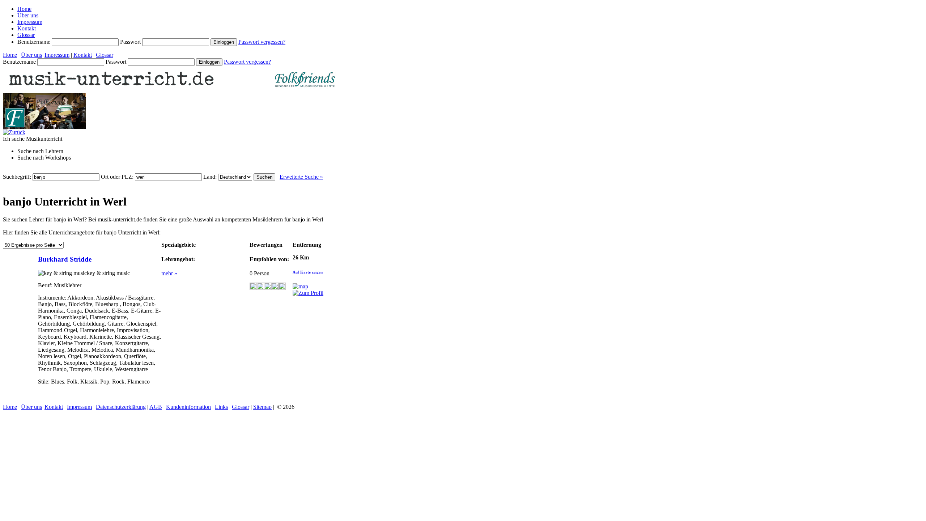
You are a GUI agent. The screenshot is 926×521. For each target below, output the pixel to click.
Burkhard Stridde (65, 259)
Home (24, 9)
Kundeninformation (188, 407)
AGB (155, 407)
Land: (210, 177)
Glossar (26, 35)
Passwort (131, 42)
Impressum (29, 22)
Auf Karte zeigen (308, 272)
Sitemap (262, 407)
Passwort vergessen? (261, 42)
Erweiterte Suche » (301, 177)
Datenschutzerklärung (121, 407)
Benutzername (34, 42)
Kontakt (26, 28)
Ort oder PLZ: (118, 177)
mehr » (169, 273)
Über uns (27, 15)
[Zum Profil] (308, 293)
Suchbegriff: (18, 177)
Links (221, 407)
